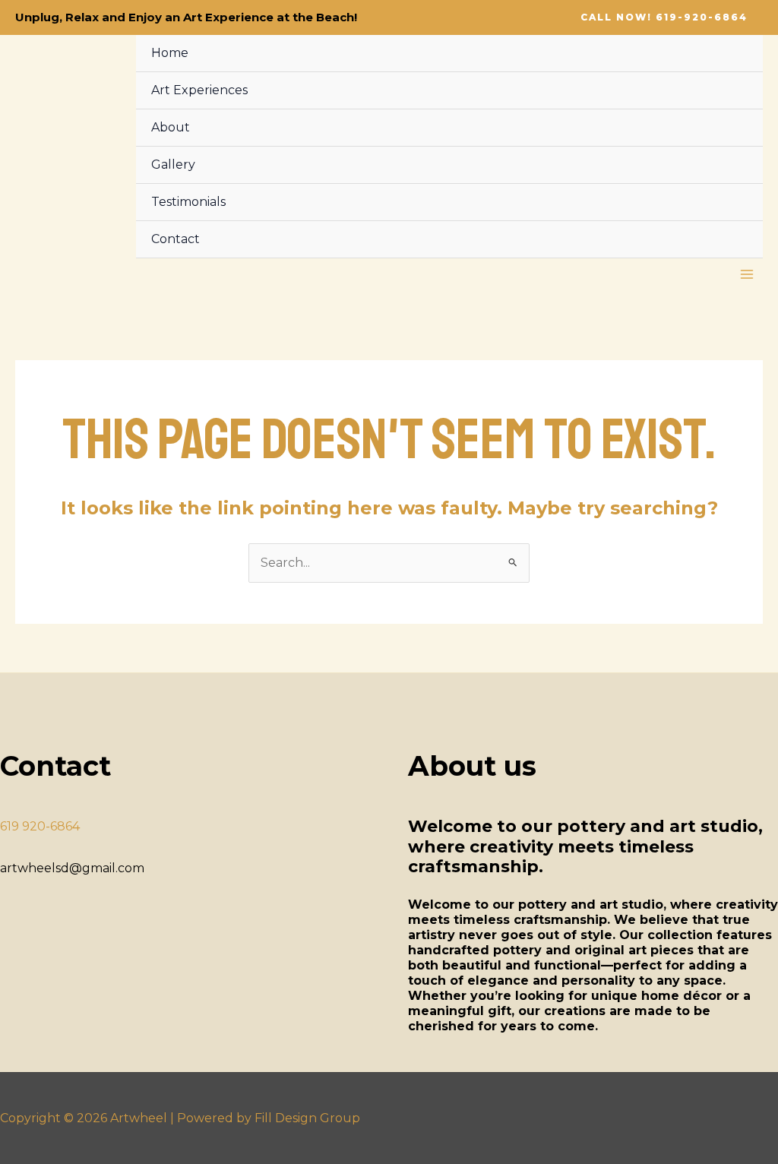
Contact (175, 239)
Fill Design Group (307, 1118)
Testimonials (188, 202)
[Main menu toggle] (747, 274)
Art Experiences (199, 90)
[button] (664, 17)
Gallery (173, 164)
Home (169, 53)
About (170, 127)
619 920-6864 (40, 826)
